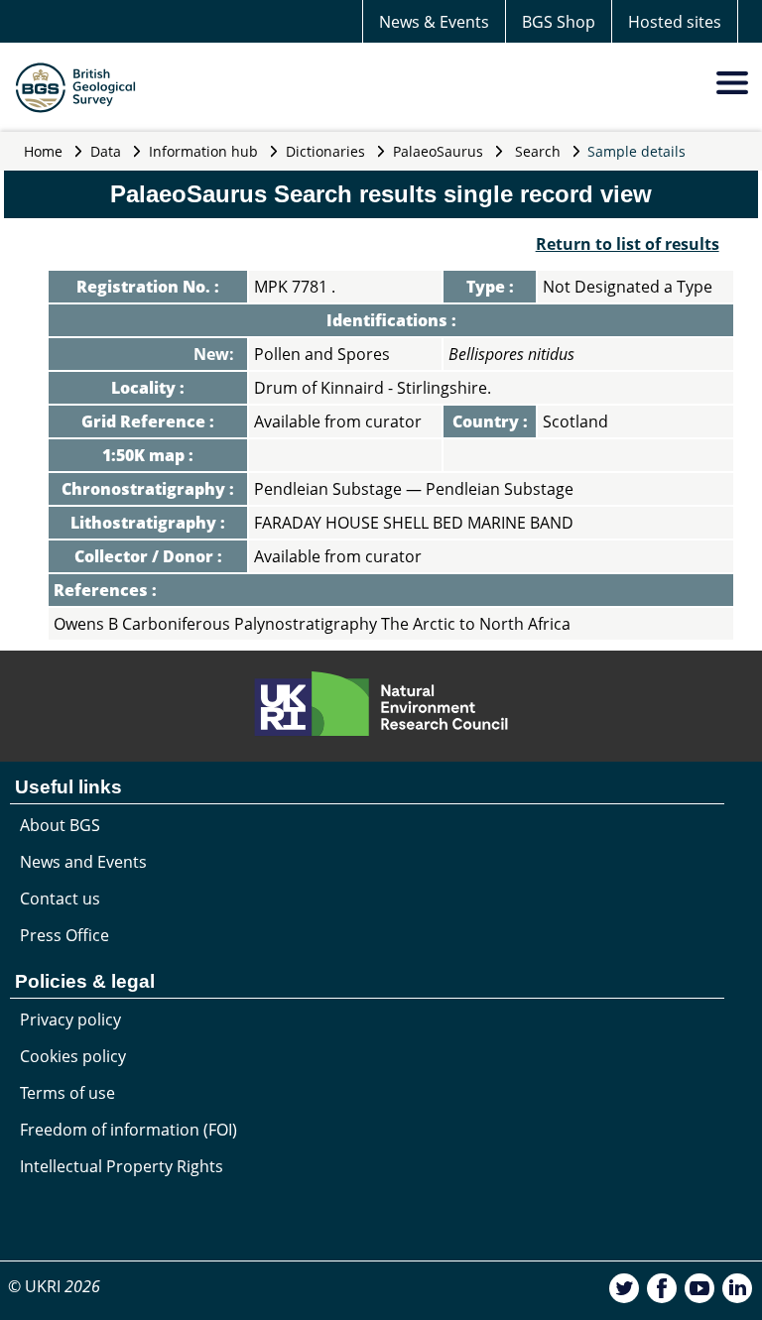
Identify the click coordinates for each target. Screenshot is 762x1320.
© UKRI (54, 1286)
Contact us (60, 898)
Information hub (203, 151)
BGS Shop (558, 22)
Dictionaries (325, 151)
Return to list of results (627, 244)
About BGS (60, 825)
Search (538, 151)
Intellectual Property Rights (121, 1166)
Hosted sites (674, 22)
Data (105, 151)
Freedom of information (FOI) (128, 1129)
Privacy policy (70, 1019)
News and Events (83, 862)
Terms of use (67, 1093)
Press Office (64, 935)
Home (43, 151)
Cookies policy (73, 1056)
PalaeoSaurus (438, 151)
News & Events (434, 22)
